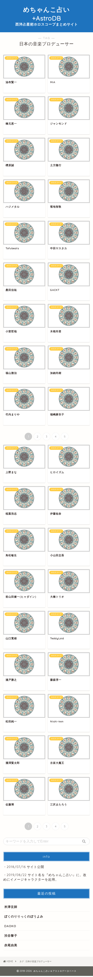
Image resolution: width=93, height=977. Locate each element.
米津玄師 (10, 907)
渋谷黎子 (10, 935)
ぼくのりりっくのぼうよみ (23, 916)
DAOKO (10, 926)
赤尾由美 (10, 945)
